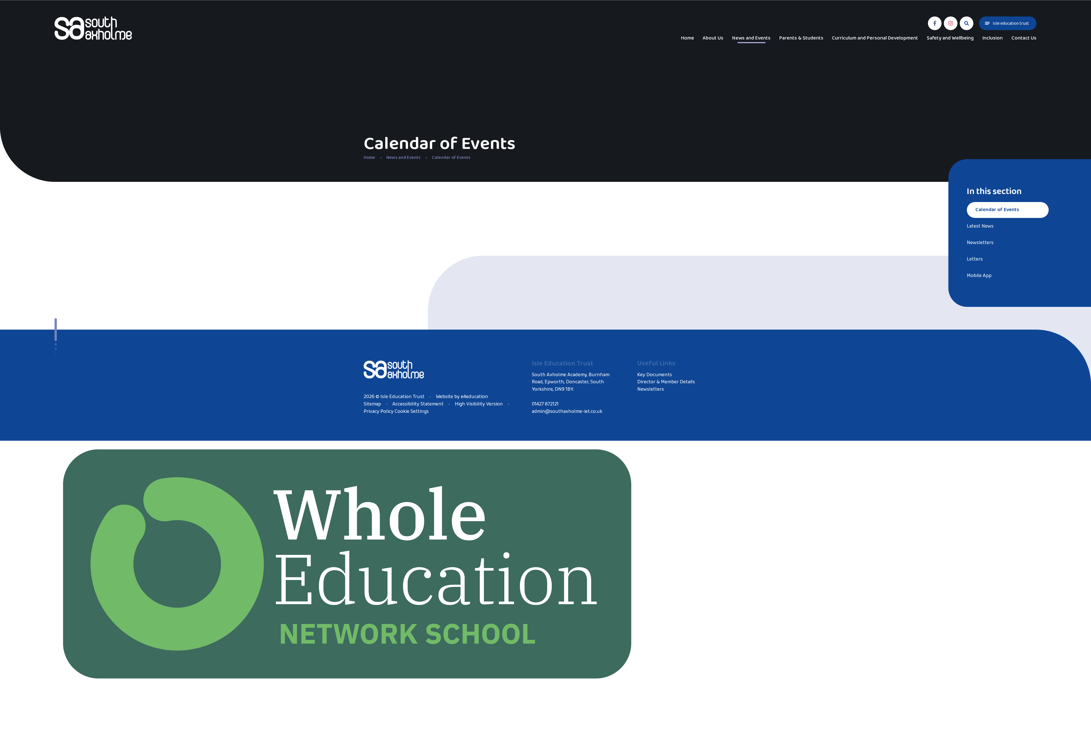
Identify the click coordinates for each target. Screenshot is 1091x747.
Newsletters (650, 389)
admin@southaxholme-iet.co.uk (567, 411)
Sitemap (372, 404)
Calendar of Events (451, 157)
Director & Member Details (666, 382)
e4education (474, 397)
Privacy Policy (378, 411)
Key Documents (654, 375)
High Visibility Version (479, 404)
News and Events (403, 157)
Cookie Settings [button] (412, 411)
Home (369, 157)
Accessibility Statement (418, 404)
